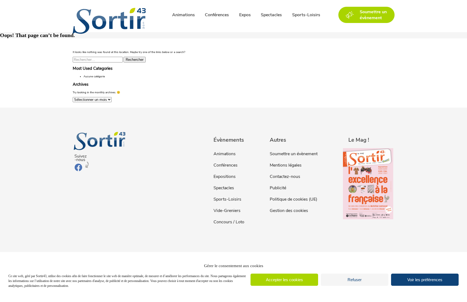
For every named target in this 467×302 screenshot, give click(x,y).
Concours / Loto (229, 222)
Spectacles (271, 15)
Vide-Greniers (227, 211)
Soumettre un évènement (294, 154)
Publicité (278, 188)
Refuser (355, 279)
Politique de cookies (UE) (293, 199)
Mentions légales (286, 165)
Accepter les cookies (284, 279)
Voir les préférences (424, 279)
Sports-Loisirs (306, 15)
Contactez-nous (285, 177)
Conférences (217, 15)
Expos (245, 15)
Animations (183, 15)
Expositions (225, 177)
